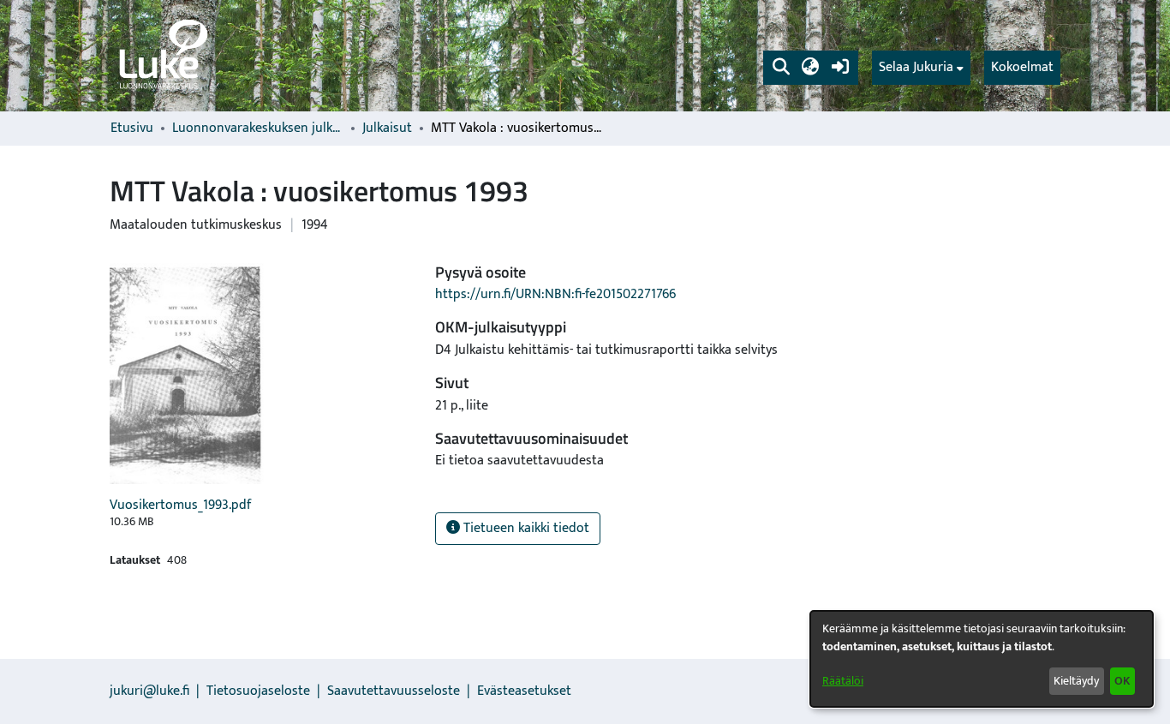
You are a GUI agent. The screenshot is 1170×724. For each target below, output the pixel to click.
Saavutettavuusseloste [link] (393, 691)
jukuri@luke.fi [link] (149, 691)
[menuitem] (921, 68)
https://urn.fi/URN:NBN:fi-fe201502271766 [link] (555, 294)
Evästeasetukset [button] (524, 691)
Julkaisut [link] (387, 128)
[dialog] (981, 659)
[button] (780, 67)
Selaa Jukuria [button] (916, 67)
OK (1122, 681)
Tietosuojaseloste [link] (258, 691)
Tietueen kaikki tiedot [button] (524, 528)
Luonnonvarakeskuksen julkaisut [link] (257, 128)
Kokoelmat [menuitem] (1022, 67)
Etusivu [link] (131, 128)
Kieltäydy (1076, 681)
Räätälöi (842, 681)
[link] (162, 56)
